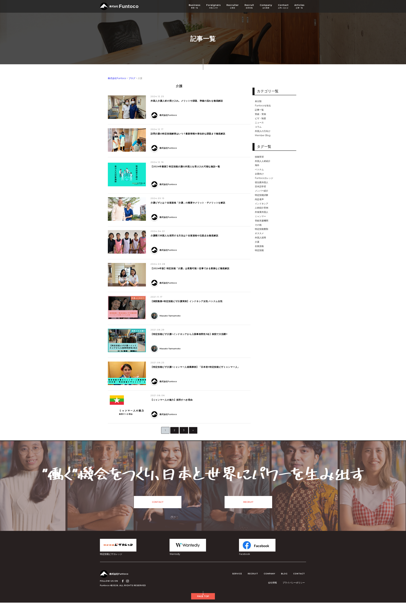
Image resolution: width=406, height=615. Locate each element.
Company (266, 6)
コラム (258, 127)
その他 (258, 225)
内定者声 (259, 199)
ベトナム (259, 169)
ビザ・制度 (260, 118)
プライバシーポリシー (294, 582)
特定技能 (259, 250)
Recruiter (232, 6)
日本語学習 (260, 186)
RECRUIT (248, 502)
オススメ (259, 233)
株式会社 (124, 6)
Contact (283, 6)
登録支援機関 (261, 220)
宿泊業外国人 (261, 182)
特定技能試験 (261, 195)
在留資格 (259, 246)
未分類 (258, 101)
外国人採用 (260, 237)
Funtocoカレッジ (264, 178)
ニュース (259, 122)
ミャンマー (260, 216)
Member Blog (262, 135)
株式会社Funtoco (118, 573)
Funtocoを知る (263, 105)
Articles (299, 6)
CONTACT (158, 502)
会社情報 (272, 582)
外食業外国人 (261, 212)
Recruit (249, 6)
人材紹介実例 (261, 207)
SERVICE (237, 574)
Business (194, 6)
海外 (257, 165)
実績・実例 (260, 114)
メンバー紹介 (261, 190)
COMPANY (269, 574)
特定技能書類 (261, 229)
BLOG (284, 574)
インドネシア (261, 203)
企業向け (259, 174)
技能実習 (259, 157)
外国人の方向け (262, 131)
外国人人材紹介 (262, 161)
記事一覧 (259, 110)
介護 (257, 242)
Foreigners (213, 6)
